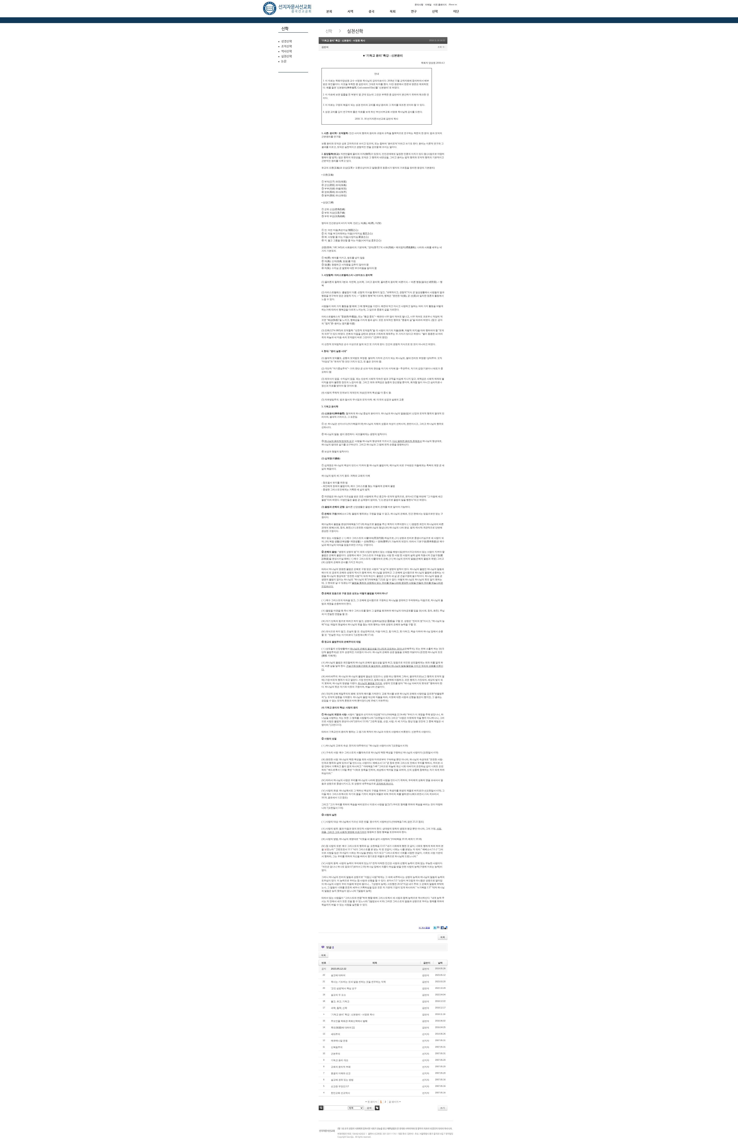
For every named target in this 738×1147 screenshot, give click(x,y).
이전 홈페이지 (440, 4)
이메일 (428, 4)
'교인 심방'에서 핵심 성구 (344, 988)
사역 (350, 11)
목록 (442, 937)
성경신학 (286, 41)
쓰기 (442, 1108)
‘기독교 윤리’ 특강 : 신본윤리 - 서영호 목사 (343, 40)
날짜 (440, 963)
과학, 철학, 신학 (339, 1008)
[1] (353, 1027)
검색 (321, 1107)
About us (453, 4)
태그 (377, 1107)
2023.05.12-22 (338, 968)
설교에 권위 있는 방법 (342, 1080)
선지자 (425, 1034)
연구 (414, 11)
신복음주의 (336, 1047)
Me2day (438, 927)
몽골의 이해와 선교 (341, 1073)
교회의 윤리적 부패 (341, 1066)
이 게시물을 (424, 928)
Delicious (445, 927)
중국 (371, 11)
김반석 (325, 47)
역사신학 (286, 51)
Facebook (442, 927)
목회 (393, 11)
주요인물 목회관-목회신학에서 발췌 (349, 1021)
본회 (329, 11)
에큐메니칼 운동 (339, 1040)
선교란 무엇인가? (340, 1086)
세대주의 (335, 1034)
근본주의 (335, 1053)
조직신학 (286, 46)
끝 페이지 (394, 1101)
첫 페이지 (372, 1101)
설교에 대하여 (338, 975)
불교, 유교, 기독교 (340, 1001)
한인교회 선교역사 (340, 1093)
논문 (284, 61)
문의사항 (419, 4)
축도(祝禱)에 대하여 (341, 1027)
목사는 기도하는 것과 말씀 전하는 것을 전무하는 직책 (358, 982)
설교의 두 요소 (338, 995)
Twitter (434, 927)
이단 (456, 11)
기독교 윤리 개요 (339, 1060)
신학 (435, 11)
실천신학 (286, 56)
